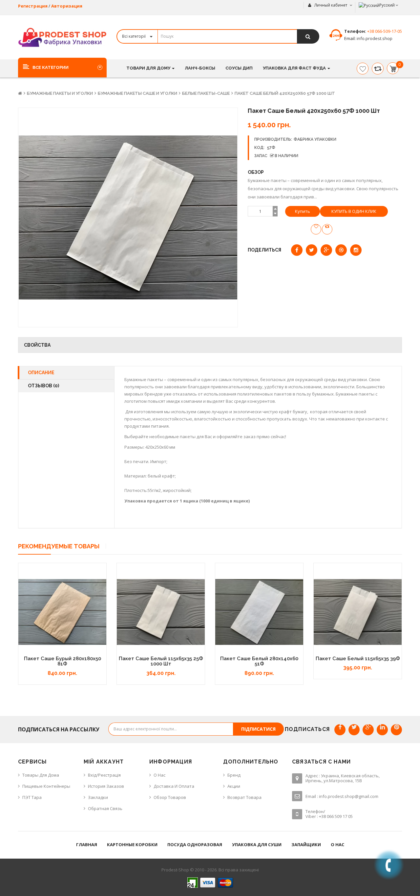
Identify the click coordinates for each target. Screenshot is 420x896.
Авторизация (66, 6)
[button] (62, 67)
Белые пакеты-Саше (206, 93)
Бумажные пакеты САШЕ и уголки (137, 93)
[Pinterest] (396, 729)
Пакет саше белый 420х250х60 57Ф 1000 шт (285, 93)
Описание (41, 372)
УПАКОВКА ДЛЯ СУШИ (257, 844)
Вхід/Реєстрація (104, 775)
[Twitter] (354, 729)
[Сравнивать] (378, 68)
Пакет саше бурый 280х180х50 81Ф (62, 661)
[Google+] (368, 729)
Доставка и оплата (174, 786)
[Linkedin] (382, 729)
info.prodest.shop (374, 38)
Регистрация (33, 6)
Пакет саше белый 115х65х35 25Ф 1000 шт (161, 661)
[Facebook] (340, 729)
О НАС (337, 844)
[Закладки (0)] (362, 68)
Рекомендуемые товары (58, 546)
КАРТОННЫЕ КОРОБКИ (132, 844)
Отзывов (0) (43, 385)
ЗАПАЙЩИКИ (306, 844)
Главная (86, 844)
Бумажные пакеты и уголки (60, 93)
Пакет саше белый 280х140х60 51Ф (259, 661)
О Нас (159, 775)
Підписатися (258, 729)
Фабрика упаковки (315, 139)
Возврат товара (244, 797)
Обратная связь (105, 808)
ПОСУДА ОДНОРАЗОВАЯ (194, 844)
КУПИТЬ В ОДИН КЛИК (353, 211)
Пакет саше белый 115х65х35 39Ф (358, 659)
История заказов (106, 786)
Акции (233, 786)
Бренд (234, 775)
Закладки (98, 797)
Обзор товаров (170, 797)
